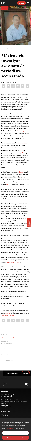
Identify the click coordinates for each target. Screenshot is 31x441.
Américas (9, 338)
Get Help (21, 3)
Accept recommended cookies (15, 437)
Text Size (6, 355)
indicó (8, 184)
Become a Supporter (12, 373)
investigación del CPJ (13, 262)
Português (9, 343)
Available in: (4, 341)
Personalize (15, 433)
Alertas (4, 8)
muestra (8, 255)
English (3, 343)
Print (5, 349)
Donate (25, 373)
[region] (15, 429)
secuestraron (21, 143)
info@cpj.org (4, 415)
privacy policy (10, 428)
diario (21, 172)
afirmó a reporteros (22, 131)
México (7, 313)
